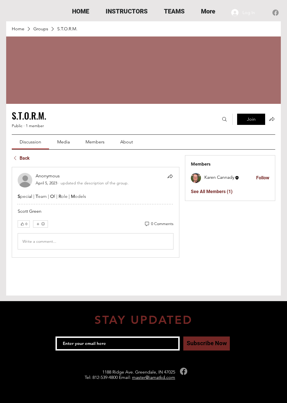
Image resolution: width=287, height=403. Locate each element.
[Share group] (272, 119)
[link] (30, 142)
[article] (95, 212)
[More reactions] (40, 224)
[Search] (224, 119)
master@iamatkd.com (153, 377)
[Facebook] (275, 13)
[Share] (170, 176)
